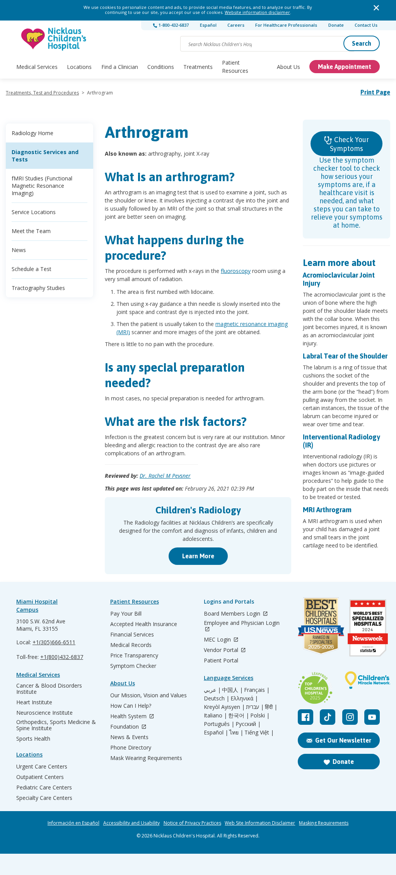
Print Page (375, 92)
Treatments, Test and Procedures (42, 92)
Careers (235, 25)
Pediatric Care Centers (44, 787)
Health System (129, 716)
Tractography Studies (38, 288)
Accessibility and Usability (131, 823)
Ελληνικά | (244, 698)
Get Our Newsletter (343, 740)
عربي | (212, 690)
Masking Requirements (323, 823)
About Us (288, 66)
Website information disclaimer (257, 12)
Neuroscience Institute (44, 713)
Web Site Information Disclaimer (260, 823)
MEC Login (218, 640)
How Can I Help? (130, 706)
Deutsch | (216, 698)
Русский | (248, 724)
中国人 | (232, 690)
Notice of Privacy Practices (192, 823)
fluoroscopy (236, 271)
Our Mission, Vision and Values (148, 695)
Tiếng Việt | (259, 732)
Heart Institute (34, 702)
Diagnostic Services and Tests (45, 155)
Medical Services (37, 66)
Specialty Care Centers (44, 798)
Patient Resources (235, 66)
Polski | (260, 715)
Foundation (125, 727)
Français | (257, 690)
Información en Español (73, 823)
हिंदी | (271, 707)
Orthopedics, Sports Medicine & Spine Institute (56, 725)
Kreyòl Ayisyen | (224, 707)
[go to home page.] (54, 39)
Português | (219, 724)
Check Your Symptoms (349, 144)
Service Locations (34, 212)
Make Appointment (344, 66)
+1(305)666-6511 (53, 642)
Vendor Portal (222, 650)
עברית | (255, 707)
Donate (336, 25)
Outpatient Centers (40, 777)
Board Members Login (233, 614)
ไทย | (236, 732)
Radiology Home (32, 133)
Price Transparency (134, 655)
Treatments (198, 66)
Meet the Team (31, 231)
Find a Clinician (119, 66)
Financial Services (132, 634)
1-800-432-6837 (173, 25)
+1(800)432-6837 (61, 657)
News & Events (129, 737)
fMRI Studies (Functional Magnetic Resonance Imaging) (42, 186)
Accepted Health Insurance (143, 624)
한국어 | (238, 715)
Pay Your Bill (126, 614)
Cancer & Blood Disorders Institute (49, 689)
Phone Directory (130, 748)
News (19, 250)
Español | (216, 732)
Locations (79, 66)
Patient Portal (221, 660)
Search (361, 43)
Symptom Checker (133, 666)
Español (208, 25)
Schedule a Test (31, 269)
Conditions (160, 66)
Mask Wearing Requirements (146, 758)
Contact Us (366, 25)
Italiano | (215, 715)
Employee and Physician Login (242, 623)
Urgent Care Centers (41, 766)
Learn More (198, 555)
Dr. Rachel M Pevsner (165, 475)
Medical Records (131, 645)
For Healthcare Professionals (286, 25)
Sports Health (33, 739)
